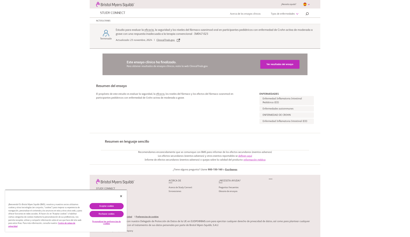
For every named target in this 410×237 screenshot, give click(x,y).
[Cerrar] (121, 196)
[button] (307, 14)
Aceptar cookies (106, 206)
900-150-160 (215, 169)
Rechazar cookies (106, 214)
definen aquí (245, 156)
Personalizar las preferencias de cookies (106, 223)
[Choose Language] (306, 4)
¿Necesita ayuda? (288, 4)
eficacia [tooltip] (149, 30)
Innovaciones (175, 191)
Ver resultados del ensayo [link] (279, 64)
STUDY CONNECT (112, 13)
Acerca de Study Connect (180, 187)
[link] (115, 181)
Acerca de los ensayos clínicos (245, 14)
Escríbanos (231, 169)
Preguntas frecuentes (229, 187)
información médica (255, 160)
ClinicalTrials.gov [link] (165, 40)
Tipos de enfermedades (283, 14)
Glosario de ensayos (228, 191)
